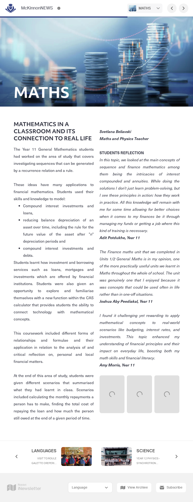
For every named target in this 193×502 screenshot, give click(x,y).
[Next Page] (183, 8)
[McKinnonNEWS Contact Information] (58, 8)
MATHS (145, 8)
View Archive (138, 487)
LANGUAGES (44, 451)
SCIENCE (146, 451)
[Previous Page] (172, 8)
